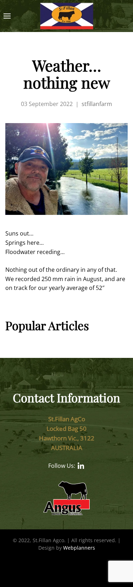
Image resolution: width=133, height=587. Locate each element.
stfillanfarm (97, 104)
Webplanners (79, 547)
